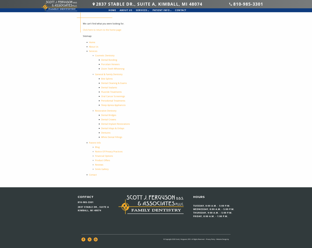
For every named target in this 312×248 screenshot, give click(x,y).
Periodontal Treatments (113, 100)
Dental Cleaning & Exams (114, 83)
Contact (180, 10)
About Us (126, 10)
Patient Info (161, 10)
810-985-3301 (248, 4)
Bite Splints (107, 78)
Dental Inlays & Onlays (112, 128)
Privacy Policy (210, 239)
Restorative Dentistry (105, 110)
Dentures (106, 132)
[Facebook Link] (83, 239)
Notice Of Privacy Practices (109, 151)
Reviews (99, 164)
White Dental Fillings (111, 137)
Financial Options (104, 155)
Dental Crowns (108, 119)
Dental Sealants (109, 87)
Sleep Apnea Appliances (113, 105)
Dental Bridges (108, 115)
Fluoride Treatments (111, 91)
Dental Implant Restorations (115, 123)
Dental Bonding (109, 59)
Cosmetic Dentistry (104, 55)
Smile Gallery (102, 169)
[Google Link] (96, 239)
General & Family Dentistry (108, 74)
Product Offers (102, 160)
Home (112, 10)
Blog (97, 147)
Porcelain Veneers (110, 64)
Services (141, 10)
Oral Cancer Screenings (113, 96)
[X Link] (90, 239)
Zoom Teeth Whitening (112, 68)
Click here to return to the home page (102, 29)
